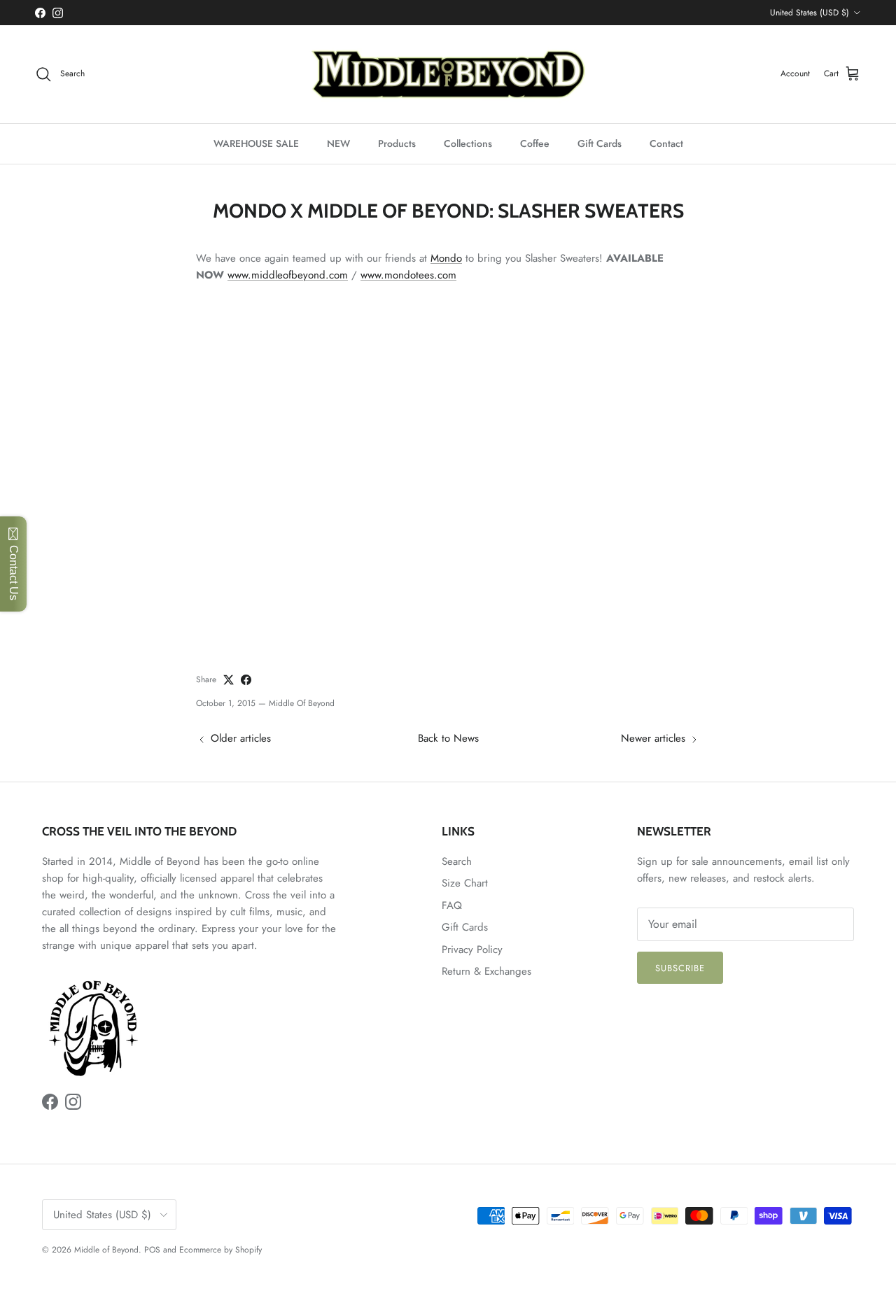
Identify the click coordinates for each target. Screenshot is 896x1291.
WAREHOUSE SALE (256, 143)
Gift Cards (600, 143)
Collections (468, 143)
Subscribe (680, 968)
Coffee (535, 143)
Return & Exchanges (486, 971)
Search (457, 861)
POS (152, 1249)
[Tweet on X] (228, 680)
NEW (338, 143)
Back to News (448, 738)
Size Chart (465, 883)
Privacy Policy (472, 949)
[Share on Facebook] (246, 680)
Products (397, 143)
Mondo (446, 258)
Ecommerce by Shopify (220, 1249)
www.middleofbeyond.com (287, 275)
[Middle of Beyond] (448, 74)
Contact (666, 143)
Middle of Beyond (106, 1249)
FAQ (452, 905)
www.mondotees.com (408, 275)
